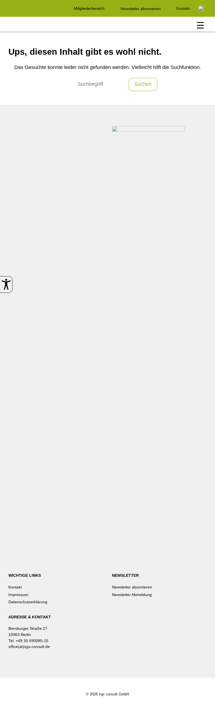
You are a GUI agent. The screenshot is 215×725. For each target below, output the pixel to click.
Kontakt (183, 8)
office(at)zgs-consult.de (29, 646)
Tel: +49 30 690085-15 (28, 640)
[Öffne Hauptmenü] (200, 26)
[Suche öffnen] (201, 9)
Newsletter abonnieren (141, 8)
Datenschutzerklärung (27, 602)
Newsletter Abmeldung (132, 594)
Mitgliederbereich (89, 8)
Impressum (18, 594)
